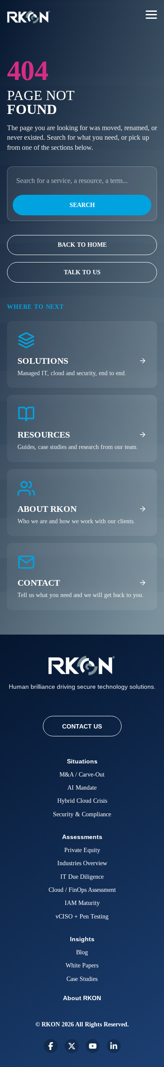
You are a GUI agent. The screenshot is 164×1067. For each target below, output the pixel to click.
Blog (82, 952)
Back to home (82, 245)
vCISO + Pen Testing (82, 916)
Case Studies (82, 979)
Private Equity (82, 850)
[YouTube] (93, 1046)
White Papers (82, 965)
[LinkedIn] (114, 1046)
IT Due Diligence (82, 877)
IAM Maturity (82, 903)
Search (82, 205)
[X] (72, 1046)
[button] (151, 13)
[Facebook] (51, 1046)
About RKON (82, 997)
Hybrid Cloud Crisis (82, 801)
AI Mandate (82, 787)
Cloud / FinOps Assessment (82, 890)
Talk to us (82, 272)
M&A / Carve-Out (82, 774)
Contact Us (82, 726)
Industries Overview (82, 863)
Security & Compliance (82, 814)
